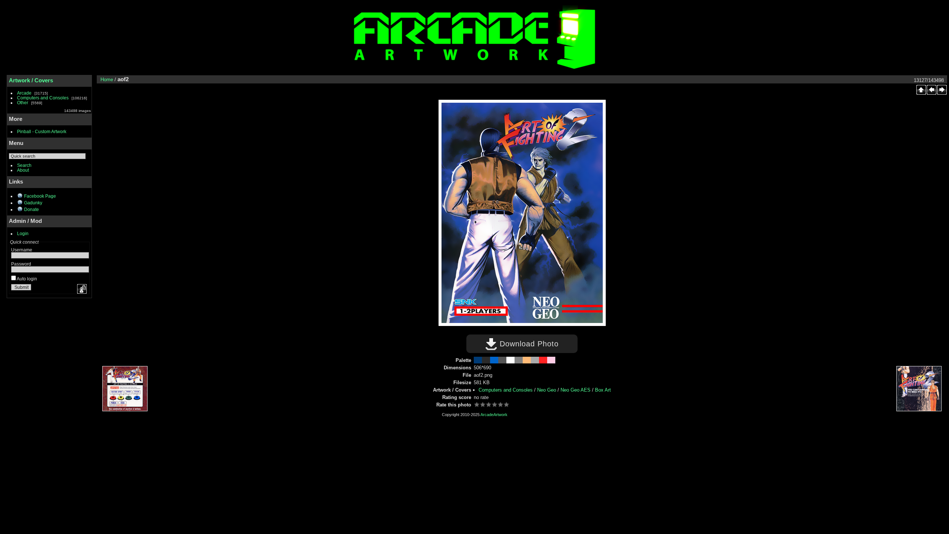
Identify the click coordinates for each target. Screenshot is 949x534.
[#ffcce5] (551, 360)
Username (21, 249)
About (23, 170)
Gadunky (33, 202)
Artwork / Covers (31, 80)
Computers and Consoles (43, 97)
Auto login (26, 278)
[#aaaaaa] (535, 360)
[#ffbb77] (527, 360)
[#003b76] (478, 360)
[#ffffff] (510, 360)
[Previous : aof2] (931, 90)
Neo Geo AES (576, 390)
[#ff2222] (543, 360)
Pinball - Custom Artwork (41, 131)
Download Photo (528, 344)
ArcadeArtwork (493, 414)
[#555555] (502, 360)
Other (22, 102)
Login (23, 233)
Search (24, 165)
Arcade (24, 92)
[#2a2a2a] (486, 360)
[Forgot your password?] (81, 289)
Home (106, 79)
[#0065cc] (494, 360)
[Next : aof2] (942, 90)
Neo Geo (546, 390)
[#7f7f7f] (519, 360)
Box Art (603, 390)
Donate (31, 209)
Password (21, 263)
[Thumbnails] (921, 90)
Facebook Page (40, 196)
